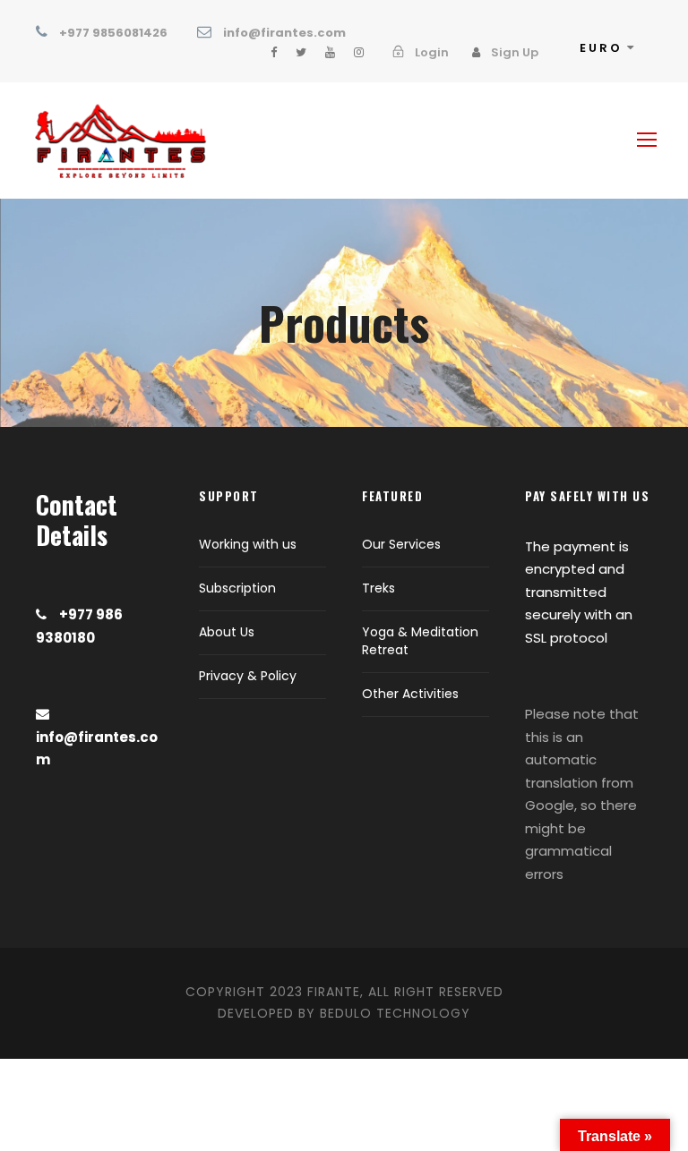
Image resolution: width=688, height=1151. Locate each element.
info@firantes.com (284, 32)
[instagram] (359, 52)
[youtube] (330, 52)
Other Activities (410, 694)
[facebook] (274, 52)
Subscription (237, 588)
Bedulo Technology (395, 1013)
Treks (378, 588)
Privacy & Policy (248, 676)
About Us (226, 632)
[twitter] (301, 52)
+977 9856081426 (113, 32)
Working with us (248, 544)
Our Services (401, 544)
